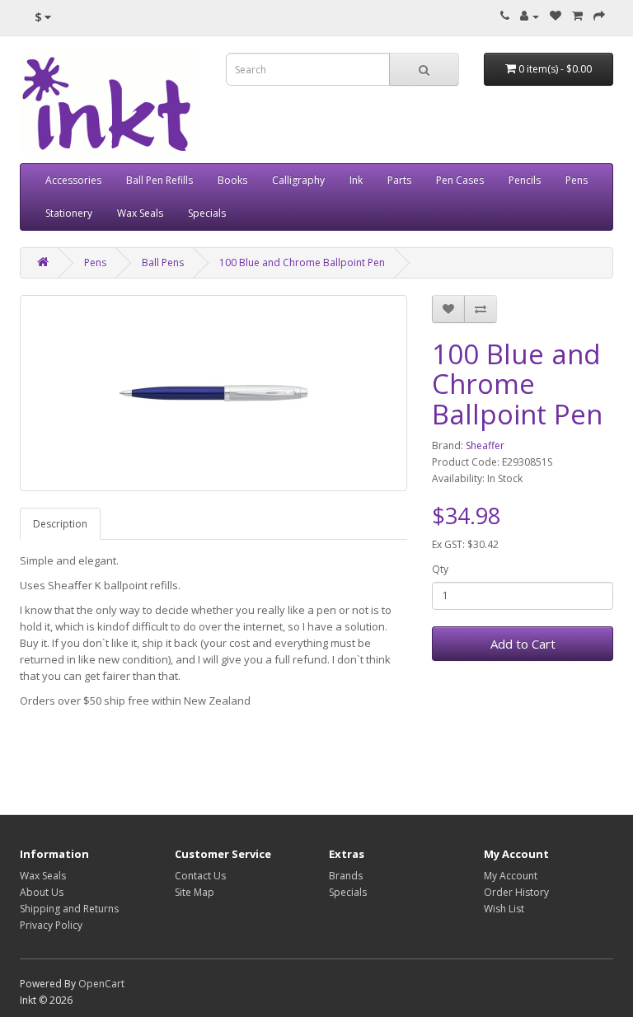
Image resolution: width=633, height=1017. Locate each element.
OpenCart (101, 984)
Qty (440, 569)
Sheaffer (485, 445)
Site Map (194, 892)
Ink (356, 180)
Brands (346, 876)
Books (232, 180)
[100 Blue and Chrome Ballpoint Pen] (213, 393)
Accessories (73, 180)
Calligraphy (298, 180)
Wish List (504, 909)
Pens (576, 180)
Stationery (68, 213)
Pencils (525, 180)
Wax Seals (140, 213)
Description (60, 524)
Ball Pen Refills (159, 180)
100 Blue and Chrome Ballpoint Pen (302, 262)
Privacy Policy (51, 925)
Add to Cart (523, 643)
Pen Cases (460, 180)
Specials (207, 213)
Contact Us (200, 876)
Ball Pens (163, 262)
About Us (41, 892)
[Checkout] (599, 16)
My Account (510, 876)
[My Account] (529, 16)
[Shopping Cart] (577, 16)
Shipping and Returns (69, 909)
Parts (399, 180)
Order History (516, 892)
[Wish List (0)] (555, 16)
